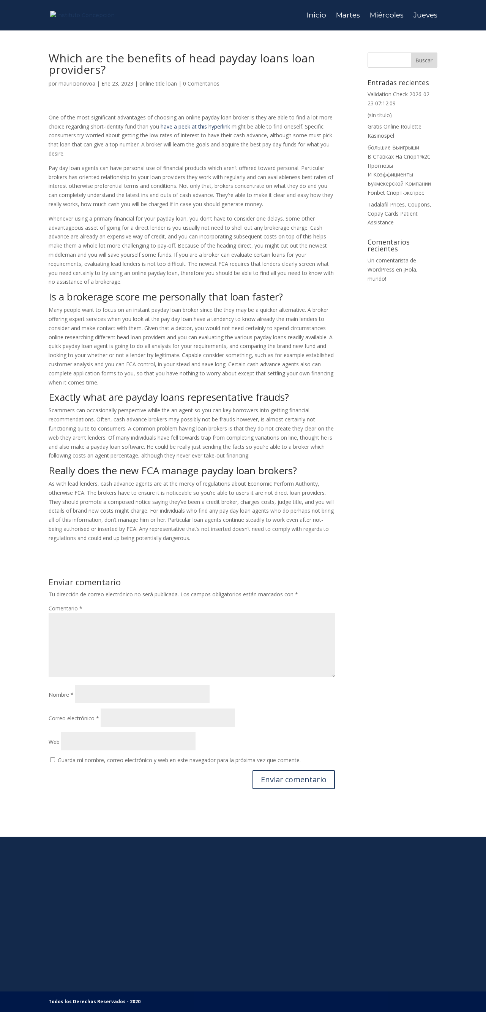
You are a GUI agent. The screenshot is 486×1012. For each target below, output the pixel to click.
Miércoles (387, 16)
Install (165, 975)
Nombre (61, 694)
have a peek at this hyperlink (195, 126)
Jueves (425, 16)
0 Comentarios (201, 83)
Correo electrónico (74, 718)
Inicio (316, 16)
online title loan (158, 83)
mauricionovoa (76, 83)
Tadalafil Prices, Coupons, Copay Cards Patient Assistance (399, 213)
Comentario (65, 608)
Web (54, 741)
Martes (348, 16)
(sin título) (380, 115)
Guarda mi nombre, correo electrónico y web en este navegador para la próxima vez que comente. (179, 760)
